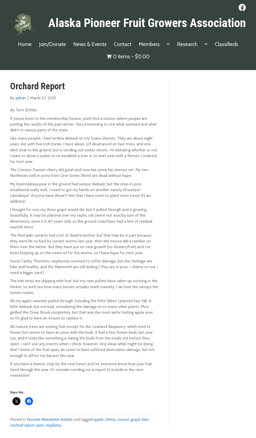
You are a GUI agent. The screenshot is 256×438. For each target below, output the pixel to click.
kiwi (145, 419)
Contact (123, 44)
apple (98, 419)
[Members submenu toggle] (168, 44)
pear (40, 425)
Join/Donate (52, 44)
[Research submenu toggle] (206, 44)
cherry (110, 419)
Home (25, 44)
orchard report (22, 425)
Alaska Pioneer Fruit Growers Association (147, 23)
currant (123, 419)
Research (187, 44)
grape (135, 419)
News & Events (89, 44)
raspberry (53, 425)
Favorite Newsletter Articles (49, 419)
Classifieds (226, 44)
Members (149, 44)
